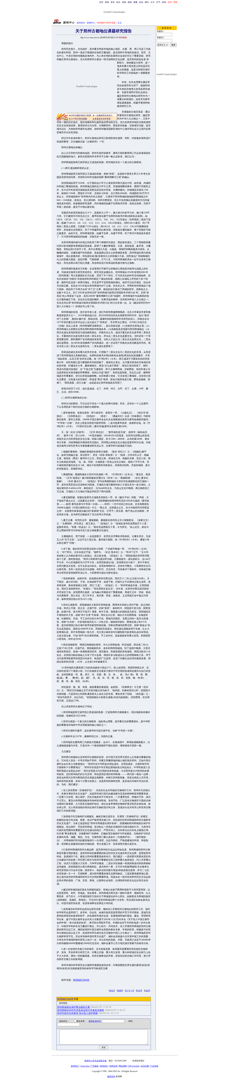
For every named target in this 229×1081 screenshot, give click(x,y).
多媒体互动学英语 (103, 119)
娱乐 (118, 2)
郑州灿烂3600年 (81, 980)
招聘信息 (113, 1066)
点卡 (153, 2)
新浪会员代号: (95, 1021)
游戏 (124, 2)
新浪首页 (81, 23)
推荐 (120, 991)
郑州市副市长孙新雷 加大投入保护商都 (77, 1013)
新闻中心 (91, 23)
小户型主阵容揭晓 (79, 119)
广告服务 (95, 1066)
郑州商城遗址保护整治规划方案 (73, 1007)
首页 (101, 2)
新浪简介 (75, 1066)
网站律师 (123, 1066)
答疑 (164, 2)
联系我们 (104, 1066)
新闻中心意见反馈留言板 (95, 1061)
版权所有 (111, 1076)
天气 (158, 2)
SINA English (133, 1066)
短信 (141, 2)
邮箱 (130, 2)
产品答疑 (154, 1066)
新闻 (107, 2)
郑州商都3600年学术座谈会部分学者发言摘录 (80, 1010)
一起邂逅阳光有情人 (104, 115)
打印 (139, 991)
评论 (112, 991)
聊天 (147, 2)
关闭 (147, 991)
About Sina (84, 1066)
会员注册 (145, 1066)
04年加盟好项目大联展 (81, 115)
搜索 (135, 2)
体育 (113, 2)
